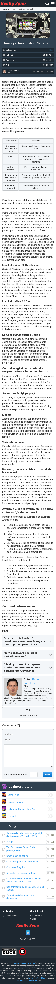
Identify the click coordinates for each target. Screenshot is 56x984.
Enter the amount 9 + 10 (15, 774)
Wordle (10, 841)
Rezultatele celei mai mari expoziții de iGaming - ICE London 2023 (24, 835)
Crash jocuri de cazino (17, 856)
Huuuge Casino (15, 802)
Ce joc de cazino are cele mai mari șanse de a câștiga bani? (23, 880)
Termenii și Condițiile (36, 978)
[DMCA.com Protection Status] (9, 952)
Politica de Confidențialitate (26, 980)
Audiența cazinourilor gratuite (21, 873)
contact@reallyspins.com (24, 963)
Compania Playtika (15, 867)
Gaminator (13, 816)
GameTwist (13, 795)
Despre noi (37, 915)
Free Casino (11, 915)
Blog (51, 50)
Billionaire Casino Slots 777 (21, 809)
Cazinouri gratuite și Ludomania (22, 861)
